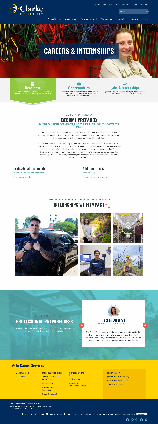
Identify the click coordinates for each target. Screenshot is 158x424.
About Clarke (54, 18)
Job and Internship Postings (118, 376)
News (145, 18)
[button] (81, 325)
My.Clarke (115, 4)
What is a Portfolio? (23, 177)
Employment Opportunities (120, 414)
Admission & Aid (89, 18)
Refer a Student (92, 414)
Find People (72, 414)
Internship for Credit (115, 384)
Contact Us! (55, 414)
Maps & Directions (34, 414)
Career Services (32, 365)
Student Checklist (49, 394)
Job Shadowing (75, 379)
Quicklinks (101, 4)
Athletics (122, 18)
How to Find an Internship (118, 380)
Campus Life (107, 18)
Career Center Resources (95, 177)
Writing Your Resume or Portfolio (29, 172)
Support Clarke (132, 4)
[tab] (33, 89)
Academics (70, 18)
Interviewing (89, 172)
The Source (20, 376)
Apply (146, 4)
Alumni (134, 18)
